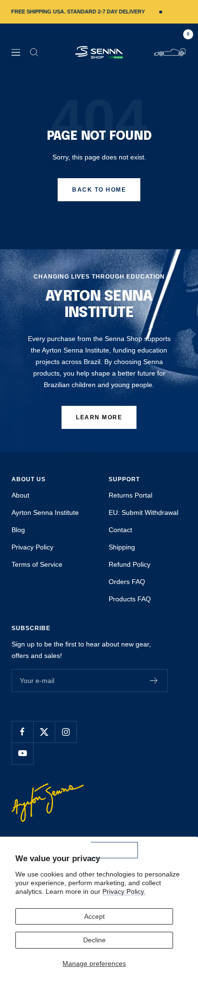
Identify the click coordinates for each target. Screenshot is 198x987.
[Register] (154, 680)
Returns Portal (130, 495)
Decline (94, 940)
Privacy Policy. (124, 891)
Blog (18, 530)
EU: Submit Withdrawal (143, 512)
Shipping (122, 547)
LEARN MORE (99, 417)
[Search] (34, 52)
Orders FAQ (127, 581)
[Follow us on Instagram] (65, 732)
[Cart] (169, 52)
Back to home (99, 189)
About (20, 495)
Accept (94, 916)
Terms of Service (37, 564)
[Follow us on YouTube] (22, 753)
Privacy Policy (32, 547)
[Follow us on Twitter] (44, 732)
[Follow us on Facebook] (22, 732)
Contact (120, 530)
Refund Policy (129, 564)
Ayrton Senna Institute (45, 512)
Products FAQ (130, 599)
